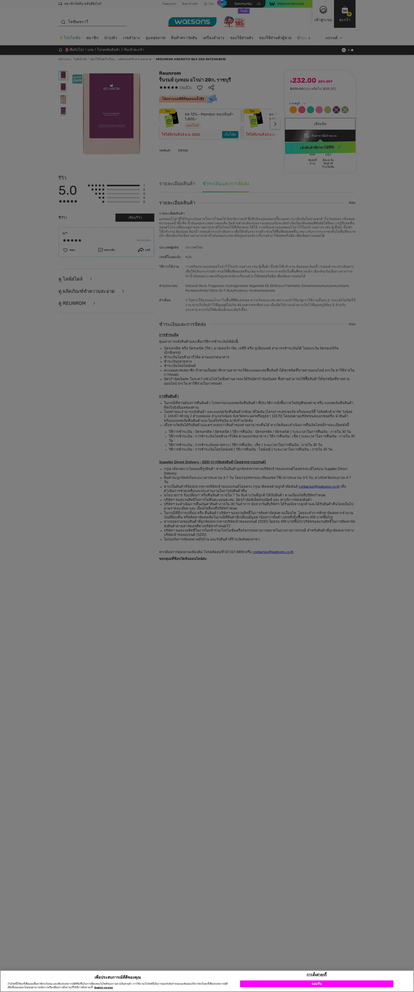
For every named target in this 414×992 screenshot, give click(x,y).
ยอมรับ (317, 983)
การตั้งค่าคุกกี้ (317, 974)
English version (103, 987)
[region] (207, 981)
